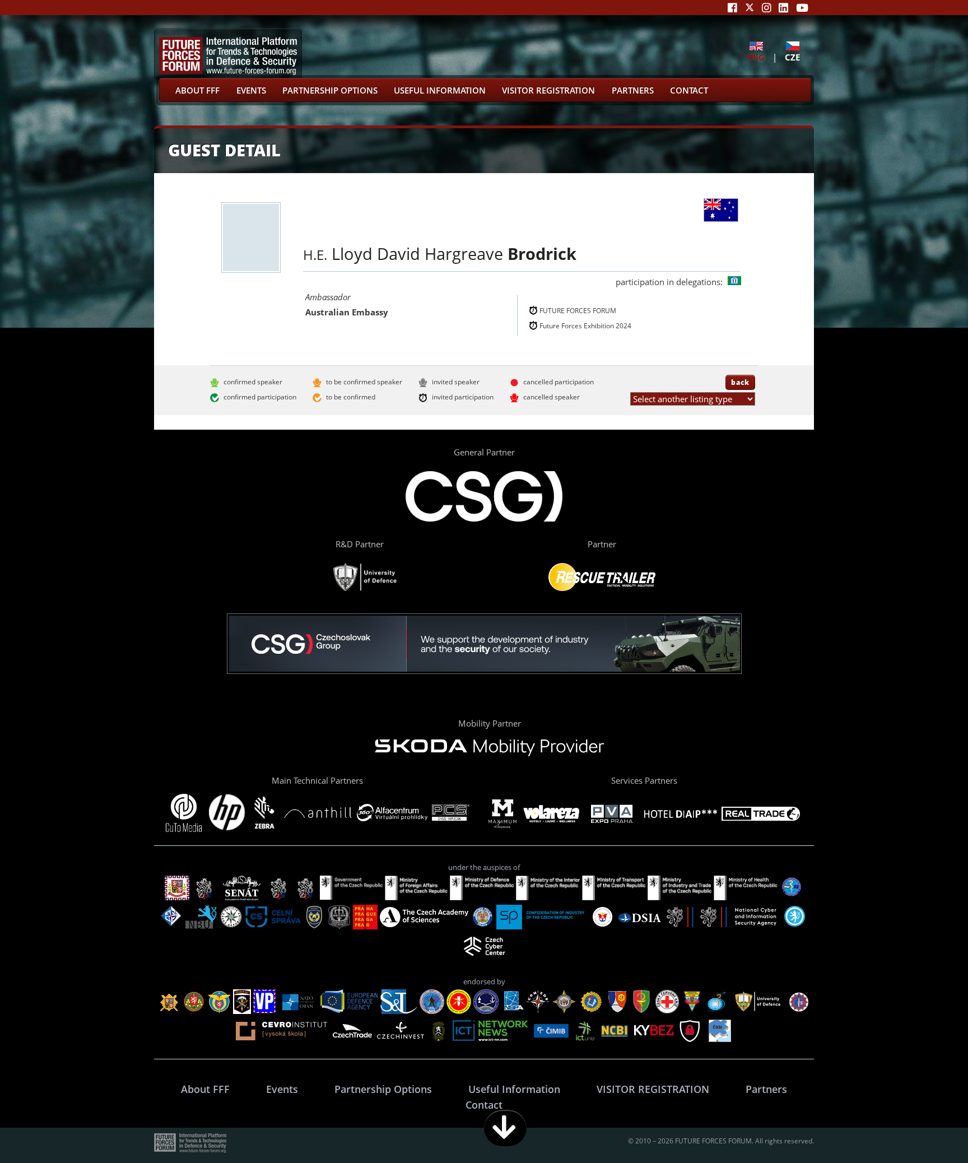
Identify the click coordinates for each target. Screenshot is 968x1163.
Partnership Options (330, 90)
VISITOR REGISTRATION (548, 90)
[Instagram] (766, 7)
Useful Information (440, 90)
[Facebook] (732, 7)
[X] (749, 7)
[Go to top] (924, 1128)
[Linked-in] (783, 7)
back (740, 382)
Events (251, 90)
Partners (633, 90)
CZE (792, 57)
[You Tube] (802, 7)
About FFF (197, 90)
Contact (689, 90)
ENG (756, 57)
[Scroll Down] (505, 1128)
